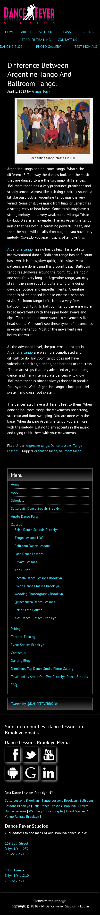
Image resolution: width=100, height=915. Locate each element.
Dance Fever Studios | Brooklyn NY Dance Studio (28, 13)
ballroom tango (70, 451)
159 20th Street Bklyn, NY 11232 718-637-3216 (17, 848)
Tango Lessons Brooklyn (59, 800)
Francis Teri (40, 91)
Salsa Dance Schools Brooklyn (36, 529)
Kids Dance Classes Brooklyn (35, 618)
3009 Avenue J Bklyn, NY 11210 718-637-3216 (17, 875)
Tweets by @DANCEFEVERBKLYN (34, 703)
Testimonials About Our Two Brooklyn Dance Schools (49, 676)
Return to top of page (50, 900)
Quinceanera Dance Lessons (35, 602)
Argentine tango (20, 249)
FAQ (14, 684)
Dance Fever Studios (60, 906)
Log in (84, 906)
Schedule (46, 32)
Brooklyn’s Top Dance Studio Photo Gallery (42, 668)
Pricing (88, 32)
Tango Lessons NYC (29, 537)
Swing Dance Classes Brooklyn (37, 586)
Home (9, 32)
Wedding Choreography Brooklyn (39, 594)
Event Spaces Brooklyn (27, 644)
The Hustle (23, 570)
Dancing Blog (20, 660)
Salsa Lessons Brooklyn (22, 800)
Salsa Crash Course (28, 610)
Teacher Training (36, 40)
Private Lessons (26, 562)
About (26, 32)
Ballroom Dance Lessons (32, 546)
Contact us (67, 40)
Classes (67, 32)
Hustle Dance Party (25, 516)
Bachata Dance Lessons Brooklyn (38, 578)
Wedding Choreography (46, 811)
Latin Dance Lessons (29, 554)
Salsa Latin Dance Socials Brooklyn (36, 508)
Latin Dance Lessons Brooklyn (54, 806)
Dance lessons (61, 445)
